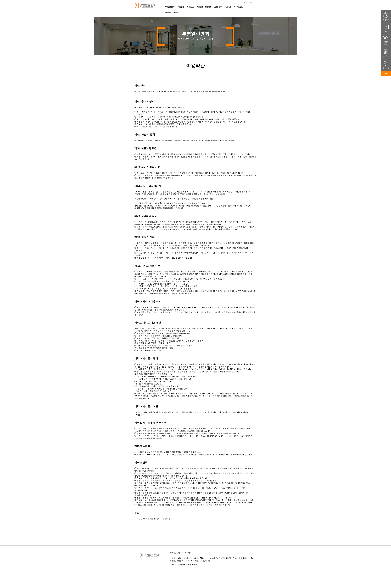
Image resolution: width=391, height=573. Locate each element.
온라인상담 (386, 43)
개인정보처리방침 (176, 553)
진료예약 (386, 31)
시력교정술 (180, 7)
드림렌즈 (208, 7)
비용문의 (386, 56)
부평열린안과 (169, 7)
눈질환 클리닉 (218, 7)
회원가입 (252, 2)
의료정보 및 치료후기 (172, 12)
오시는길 (386, 68)
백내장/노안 (190, 7)
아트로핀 (200, 7)
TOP (385, 74)
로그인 (246, 2)
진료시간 (386, 20)
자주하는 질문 (238, 7)
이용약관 (188, 553)
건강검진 (228, 7)
